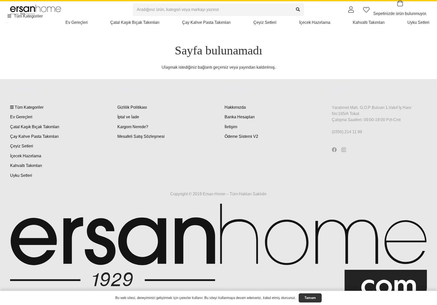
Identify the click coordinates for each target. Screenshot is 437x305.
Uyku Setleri (21, 175)
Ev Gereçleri (21, 117)
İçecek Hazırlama (25, 156)
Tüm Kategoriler (28, 107)
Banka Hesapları (240, 117)
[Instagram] (343, 149)
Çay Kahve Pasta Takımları (34, 136)
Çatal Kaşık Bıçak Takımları (34, 127)
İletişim (231, 127)
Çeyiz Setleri (21, 146)
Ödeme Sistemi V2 (241, 136)
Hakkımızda (235, 107)
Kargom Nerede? (132, 127)
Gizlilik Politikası (132, 107)
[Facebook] (334, 149)
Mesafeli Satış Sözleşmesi (141, 136)
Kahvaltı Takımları (26, 165)
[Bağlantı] (351, 9)
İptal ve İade (128, 117)
